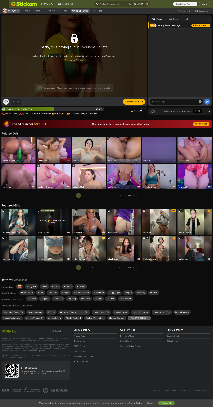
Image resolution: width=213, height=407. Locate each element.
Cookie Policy (135, 403)
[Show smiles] (200, 101)
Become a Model (127, 336)
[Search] (130, 4)
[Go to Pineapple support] (46, 390)
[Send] (207, 102)
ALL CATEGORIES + (139, 318)
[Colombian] (19, 286)
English (58, 331)
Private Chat (199, 25)
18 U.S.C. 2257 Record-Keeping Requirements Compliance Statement (182, 390)
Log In (204, 4)
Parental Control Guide (83, 356)
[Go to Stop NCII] (59, 390)
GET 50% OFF (201, 124)
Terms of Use (79, 341)
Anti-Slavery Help (81, 361)
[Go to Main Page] (23, 4)
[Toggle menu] (4, 4)
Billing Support (173, 341)
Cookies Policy (80, 351)
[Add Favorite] (6, 102)
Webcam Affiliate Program (131, 346)
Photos (53, 10)
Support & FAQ (173, 336)
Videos (39, 10)
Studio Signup (126, 341)
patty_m (6, 279)
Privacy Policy (80, 336)
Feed (64, 10)
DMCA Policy (79, 346)
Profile (27, 10)
